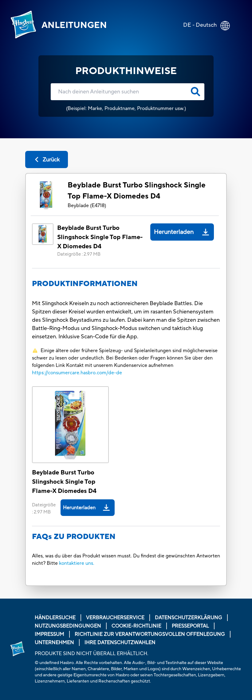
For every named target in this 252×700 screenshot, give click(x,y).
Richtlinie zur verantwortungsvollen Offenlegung (150, 634)
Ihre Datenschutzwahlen (120, 642)
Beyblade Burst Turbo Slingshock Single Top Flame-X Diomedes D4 (137, 190)
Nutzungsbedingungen (68, 626)
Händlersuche (55, 618)
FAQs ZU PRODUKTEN (74, 536)
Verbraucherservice (115, 618)
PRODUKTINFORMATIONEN (85, 284)
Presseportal (190, 626)
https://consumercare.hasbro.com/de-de (77, 373)
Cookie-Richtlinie (136, 626)
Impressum (49, 634)
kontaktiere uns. (76, 563)
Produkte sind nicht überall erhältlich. (91, 654)
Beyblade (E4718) (87, 206)
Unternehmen (54, 642)
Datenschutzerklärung (188, 618)
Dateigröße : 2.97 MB (78, 254)
